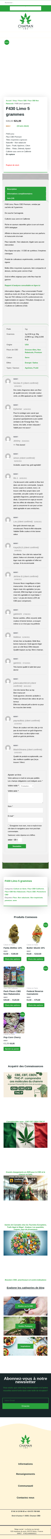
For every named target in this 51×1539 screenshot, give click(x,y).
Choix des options (12, 959)
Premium (38, 352)
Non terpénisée (36, 898)
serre (15, 900)
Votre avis (13, 791)
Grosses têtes (30, 350)
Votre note (13, 785)
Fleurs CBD (22, 101)
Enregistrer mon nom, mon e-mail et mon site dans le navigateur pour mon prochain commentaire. (25, 829)
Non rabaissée (23, 898)
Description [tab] (12, 189)
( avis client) (23, 126)
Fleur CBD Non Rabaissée (15, 892)
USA (27, 345)
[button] (25, 35)
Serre (27, 357)
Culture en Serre (19, 889)
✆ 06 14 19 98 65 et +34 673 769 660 (25, 1511)
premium (8, 900)
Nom (10, 806)
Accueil (8, 101)
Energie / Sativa (31, 363)
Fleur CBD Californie (35, 889)
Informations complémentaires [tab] (19, 194)
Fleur (15, 898)
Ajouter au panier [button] (12, 1049)
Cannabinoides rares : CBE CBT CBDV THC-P (25, 1122)
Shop (15, 101)
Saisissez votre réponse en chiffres (21, 835)
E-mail (11, 816)
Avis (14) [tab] (10, 198)
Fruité (35, 368)
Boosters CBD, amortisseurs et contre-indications (25, 1280)
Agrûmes (28, 368)
